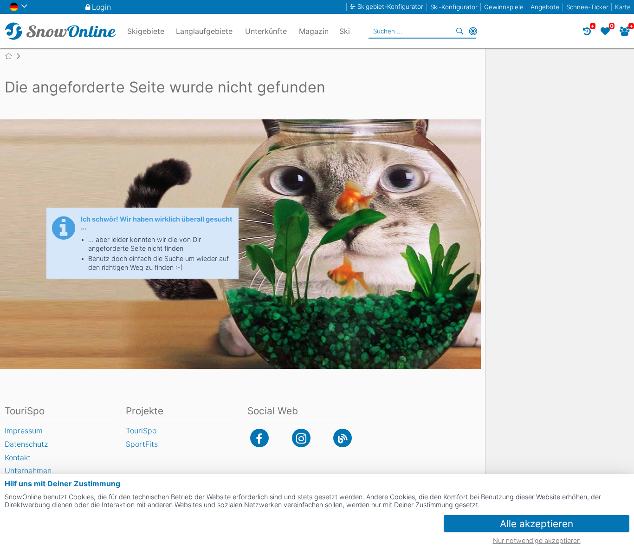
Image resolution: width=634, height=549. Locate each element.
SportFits (142, 444)
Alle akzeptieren (536, 523)
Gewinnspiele (504, 7)
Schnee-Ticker (587, 7)
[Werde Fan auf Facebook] (259, 438)
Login (101, 7)
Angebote (544, 7)
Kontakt (18, 457)
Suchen (460, 31)
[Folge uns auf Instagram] (301, 438)
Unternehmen (28, 470)
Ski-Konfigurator (454, 7)
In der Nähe (473, 31)
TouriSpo (141, 430)
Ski (344, 31)
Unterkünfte (266, 31)
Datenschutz (26, 444)
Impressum (24, 430)
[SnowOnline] (60, 31)
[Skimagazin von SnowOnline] (342, 438)
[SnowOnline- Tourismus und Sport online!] (12, 56)
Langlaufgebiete (204, 31)
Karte (623, 7)
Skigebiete (145, 31)
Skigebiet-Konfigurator (390, 6)
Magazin (314, 31)
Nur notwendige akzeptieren (537, 540)
